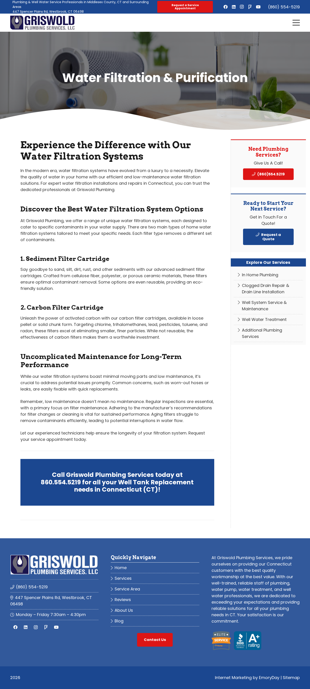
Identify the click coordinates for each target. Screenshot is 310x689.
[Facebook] (225, 7)
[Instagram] (242, 7)
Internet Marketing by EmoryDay (247, 677)
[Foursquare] (250, 7)
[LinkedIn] (234, 7)
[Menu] (296, 22)
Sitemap (291, 677)
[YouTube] (258, 7)
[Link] (42, 23)
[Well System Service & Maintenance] (268, 305)
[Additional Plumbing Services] (268, 333)
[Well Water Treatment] (268, 319)
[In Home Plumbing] (268, 275)
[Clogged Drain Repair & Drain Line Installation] (268, 288)
